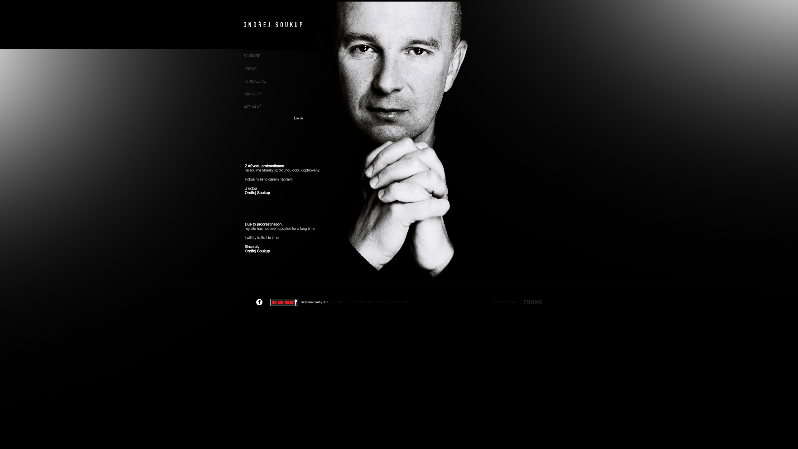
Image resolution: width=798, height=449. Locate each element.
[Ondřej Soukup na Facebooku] (259, 302)
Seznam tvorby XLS (315, 302)
